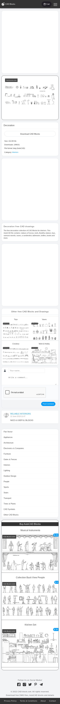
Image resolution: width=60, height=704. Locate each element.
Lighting (7, 470)
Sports (6, 487)
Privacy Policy (10, 701)
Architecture (8, 443)
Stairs (6, 493)
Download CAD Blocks (30, 134)
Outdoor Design (10, 476)
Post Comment (48, 404)
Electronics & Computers (14, 448)
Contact (52, 701)
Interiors (15, 152)
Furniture (7, 454)
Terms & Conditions (28, 701)
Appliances (8, 437)
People (6, 482)
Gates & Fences (10, 459)
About (43, 701)
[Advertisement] (30, 42)
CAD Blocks (10, 4)
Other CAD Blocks (11, 515)
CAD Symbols (9, 509)
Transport (7, 498)
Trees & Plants (10, 504)
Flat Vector (8, 432)
